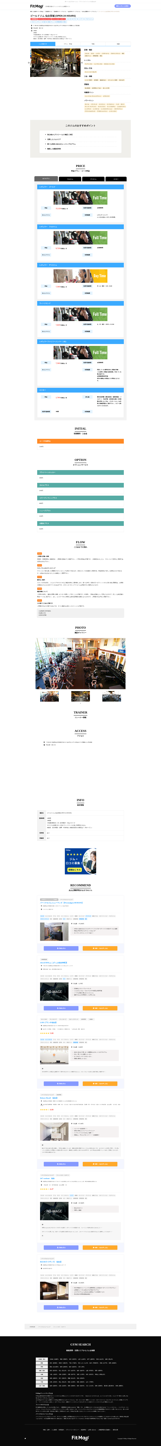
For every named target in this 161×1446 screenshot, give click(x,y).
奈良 (87, 1374)
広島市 (55, 1382)
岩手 (88, 1359)
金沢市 (73, 1370)
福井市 (82, 1370)
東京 (51, 1363)
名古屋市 (55, 1367)
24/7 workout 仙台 (47, 1178)
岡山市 (64, 1382)
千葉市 (74, 1363)
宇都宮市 (95, 1363)
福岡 (51, 1385)
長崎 (69, 1385)
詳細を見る (62, 948)
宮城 (97, 1359)
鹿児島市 (111, 1385)
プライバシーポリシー (72, 1430)
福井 (78, 1370)
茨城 (101, 1363)
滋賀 (78, 1374)
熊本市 (82, 1385)
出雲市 (73, 1382)
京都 (60, 1374)
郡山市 (110, 1359)
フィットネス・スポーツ (59, 1326)
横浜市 (65, 1363)
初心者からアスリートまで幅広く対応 (60, 134)
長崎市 (73, 1385)
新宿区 (55, 1363)
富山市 (64, 1370)
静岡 (61, 1367)
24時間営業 (32, 1326)
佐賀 (60, 1385)
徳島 (51, 1378)
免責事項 (83, 1430)
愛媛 (69, 1378)
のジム (48, 11)
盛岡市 (92, 1359)
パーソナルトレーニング (44, 1326)
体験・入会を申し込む (101, 948)
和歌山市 (102, 1374)
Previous (29, 63)
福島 (106, 1359)
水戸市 (105, 1363)
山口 (87, 1382)
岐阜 (70, 1367)
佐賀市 (64, 1385)
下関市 (91, 1382)
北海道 (51, 1359)
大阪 (51, 1374)
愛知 (51, 1367)
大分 (87, 1385)
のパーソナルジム (60, 11)
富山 (60, 1370)
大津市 (82, 1374)
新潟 (51, 1370)
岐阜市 (74, 1367)
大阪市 (55, 1374)
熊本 (78, 1385)
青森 (61, 1359)
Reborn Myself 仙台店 (48, 1098)
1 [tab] (80, 703)
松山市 (73, 1378)
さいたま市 (85, 1363)
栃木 (91, 1363)
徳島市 (55, 1378)
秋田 (70, 1359)
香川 (60, 1378)
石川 (69, 1370)
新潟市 (55, 1370)
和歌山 (97, 1374)
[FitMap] (80, 1440)
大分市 (91, 1385)
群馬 (110, 1363)
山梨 (87, 1370)
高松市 (64, 1378)
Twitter (25, 1438)
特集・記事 (46, 1430)
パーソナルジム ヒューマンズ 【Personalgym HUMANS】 (61, 903)
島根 (69, 1382)
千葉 (70, 1363)
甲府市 (91, 1370)
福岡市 (55, 1385)
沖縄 (116, 1385)
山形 (79, 1359)
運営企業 (115, 1430)
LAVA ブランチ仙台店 (48, 1022)
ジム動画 (54, 1430)
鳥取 (78, 1382)
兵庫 (69, 1374)
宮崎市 (100, 1385)
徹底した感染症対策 (54, 149)
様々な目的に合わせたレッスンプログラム (61, 144)
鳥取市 (82, 1382)
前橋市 (114, 1363)
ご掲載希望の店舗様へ (104, 1430)
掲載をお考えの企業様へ (122, 6)
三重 (79, 1367)
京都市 (64, 1374)
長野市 (100, 1370)
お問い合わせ (92, 1430)
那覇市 (121, 1385)
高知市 (82, 1378)
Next (82, 63)
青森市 (65, 1359)
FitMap (125, 1438)
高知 (78, 1378)
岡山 (60, 1382)
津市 (83, 1367)
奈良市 (91, 1374)
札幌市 (56, 1359)
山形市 (83, 1359)
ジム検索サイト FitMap (37, 11)
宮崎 (96, 1385)
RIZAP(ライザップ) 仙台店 (50, 1262)
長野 (96, 1370)
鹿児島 (106, 1385)
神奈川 (60, 1363)
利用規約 (61, 1430)
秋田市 (74, 1359)
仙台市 (101, 1359)
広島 (51, 1382)
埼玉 (79, 1363)
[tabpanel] (49, 696)
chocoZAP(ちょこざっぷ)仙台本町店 (53, 963)
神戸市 (73, 1374)
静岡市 (65, 1367)
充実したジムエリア (54, 139)
